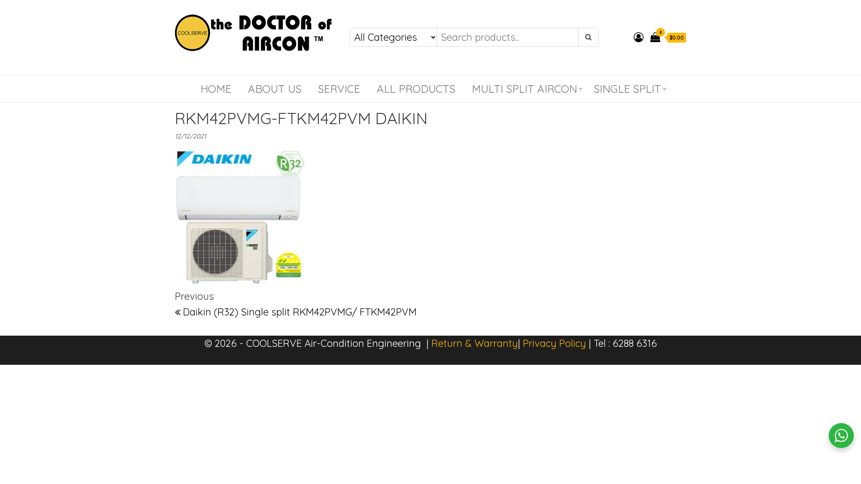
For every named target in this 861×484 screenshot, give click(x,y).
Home (215, 88)
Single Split (627, 88)
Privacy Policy (554, 343)
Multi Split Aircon (524, 88)
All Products (416, 88)
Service (339, 88)
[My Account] (639, 37)
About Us (274, 88)
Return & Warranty (474, 343)
